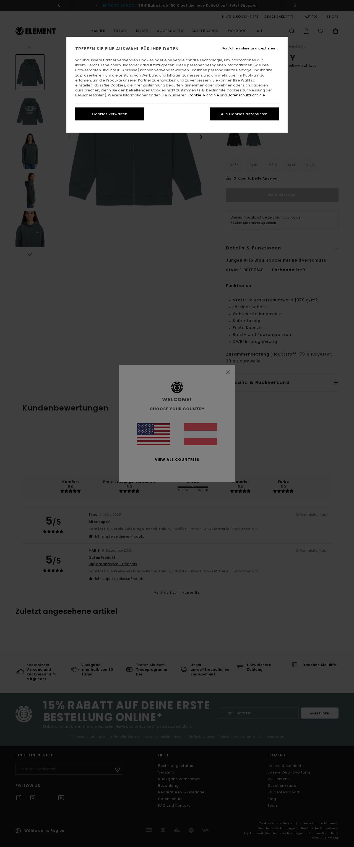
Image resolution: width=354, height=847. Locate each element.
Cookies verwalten (109, 114)
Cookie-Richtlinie (203, 95)
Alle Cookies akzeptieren (244, 114)
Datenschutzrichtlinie (246, 95)
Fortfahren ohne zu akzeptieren (248, 48)
